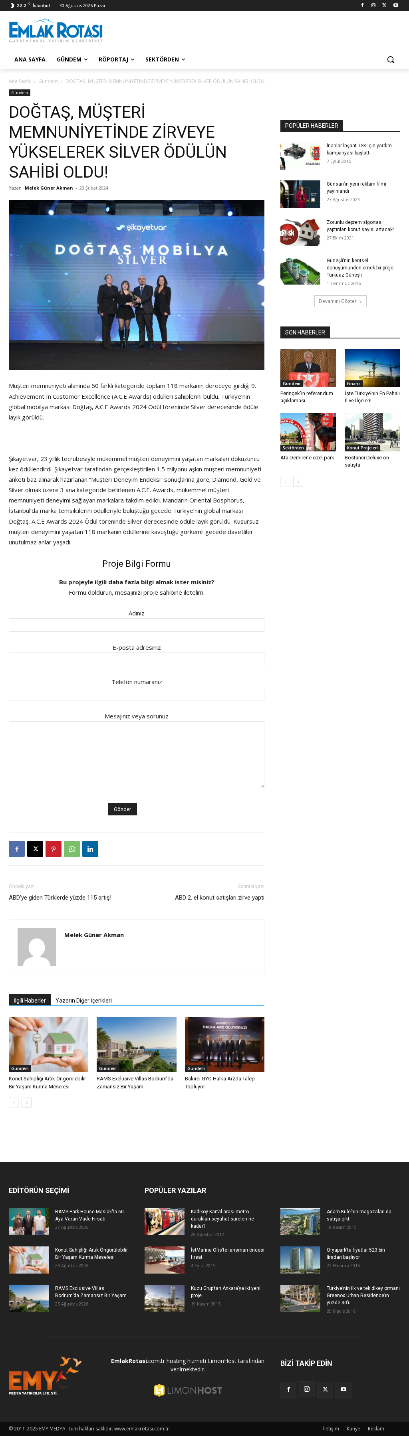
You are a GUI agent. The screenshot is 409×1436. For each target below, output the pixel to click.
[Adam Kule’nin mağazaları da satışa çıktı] (300, 1222)
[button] (390, 59)
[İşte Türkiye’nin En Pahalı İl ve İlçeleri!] (373, 368)
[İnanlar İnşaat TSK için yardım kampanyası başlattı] (300, 156)
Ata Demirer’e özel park (307, 458)
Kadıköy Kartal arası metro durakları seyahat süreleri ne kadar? (222, 1219)
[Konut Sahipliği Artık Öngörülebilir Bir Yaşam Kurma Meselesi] (48, 1044)
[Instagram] (373, 5)
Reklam (376, 1428)
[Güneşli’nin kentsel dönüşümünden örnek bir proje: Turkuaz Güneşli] (300, 271)
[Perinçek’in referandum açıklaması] (308, 368)
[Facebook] (362, 5)
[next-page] (27, 1103)
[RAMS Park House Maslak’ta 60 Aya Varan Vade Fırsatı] (29, 1222)
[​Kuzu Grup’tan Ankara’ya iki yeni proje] (165, 1298)
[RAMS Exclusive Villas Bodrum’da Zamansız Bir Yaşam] (136, 1044)
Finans (354, 383)
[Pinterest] (54, 849)
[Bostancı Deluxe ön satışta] (373, 432)
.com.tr (138, 1361)
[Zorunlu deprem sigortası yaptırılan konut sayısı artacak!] (300, 232)
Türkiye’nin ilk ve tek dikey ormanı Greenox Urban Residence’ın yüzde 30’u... (363, 1295)
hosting (176, 1361)
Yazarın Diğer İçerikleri (84, 1000)
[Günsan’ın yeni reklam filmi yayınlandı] (300, 194)
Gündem (48, 81)
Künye (353, 1428)
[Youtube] (395, 5)
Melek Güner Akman (49, 188)
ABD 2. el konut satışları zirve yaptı (219, 897)
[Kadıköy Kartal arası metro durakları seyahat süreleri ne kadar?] (165, 1222)
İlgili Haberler (30, 1000)
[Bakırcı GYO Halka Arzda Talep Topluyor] (224, 1044)
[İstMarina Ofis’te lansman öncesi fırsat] (165, 1260)
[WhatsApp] (72, 849)
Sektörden (293, 448)
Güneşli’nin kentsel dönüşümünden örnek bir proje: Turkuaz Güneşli (361, 268)
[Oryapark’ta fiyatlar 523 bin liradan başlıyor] (300, 1260)
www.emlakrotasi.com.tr (141, 1428)
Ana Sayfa (20, 81)
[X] (384, 5)
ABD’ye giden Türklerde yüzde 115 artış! (60, 897)
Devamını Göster (338, 301)
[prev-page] (14, 1103)
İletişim (331, 1428)
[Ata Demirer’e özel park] (308, 432)
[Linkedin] (90, 849)
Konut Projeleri (362, 448)
